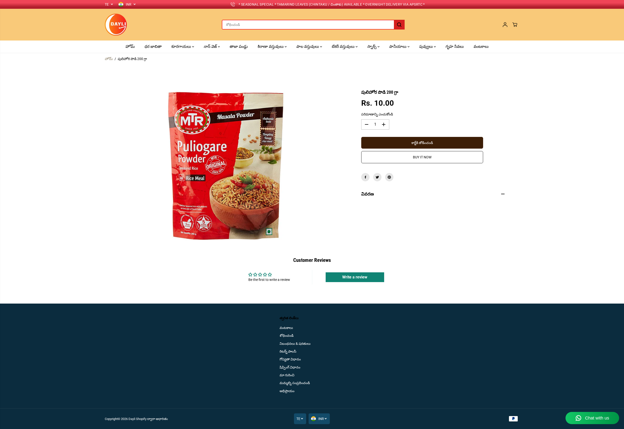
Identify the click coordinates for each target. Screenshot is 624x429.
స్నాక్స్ (372, 46)
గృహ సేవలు (455, 46)
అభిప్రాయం (287, 391)
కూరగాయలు (181, 46)
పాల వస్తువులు (308, 46)
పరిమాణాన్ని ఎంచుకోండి (377, 114)
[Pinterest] (389, 177)
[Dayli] (116, 24)
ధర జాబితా (153, 46)
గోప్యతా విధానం (290, 359)
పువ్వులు (426, 46)
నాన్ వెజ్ (211, 46)
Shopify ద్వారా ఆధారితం (152, 419)
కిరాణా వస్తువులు (271, 46)
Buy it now (422, 157)
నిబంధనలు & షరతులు (295, 344)
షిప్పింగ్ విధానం (290, 367)
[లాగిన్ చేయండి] (505, 24)
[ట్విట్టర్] (377, 177)
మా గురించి (287, 375)
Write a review (354, 277)
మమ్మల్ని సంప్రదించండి (295, 383)
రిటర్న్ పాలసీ (288, 351)
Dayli (131, 419)
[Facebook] (365, 177)
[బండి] (514, 24)
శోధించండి (286, 335)
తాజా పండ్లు (239, 46)
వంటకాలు (481, 46)
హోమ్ (130, 46)
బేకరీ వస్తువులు (344, 46)
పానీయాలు (398, 46)
